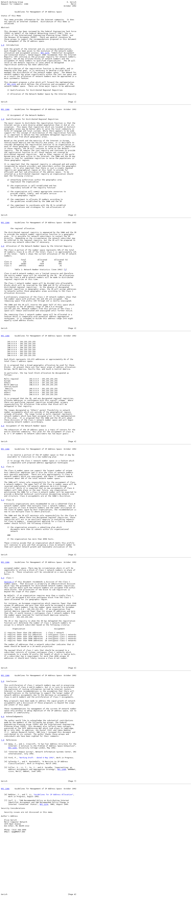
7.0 (2, 740)
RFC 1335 (12, 748)
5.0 (2, 681)
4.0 (2, 426)
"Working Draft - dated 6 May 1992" (36, 758)
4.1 (2, 467)
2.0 (2, 119)
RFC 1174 (45, 53)
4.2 (2, 500)
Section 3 (9, 582)
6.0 (2, 717)
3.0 (2, 246)
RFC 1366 (5, 109)
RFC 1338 (61, 769)
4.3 (2, 578)
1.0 (2, 45)
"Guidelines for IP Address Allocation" (53, 795)
